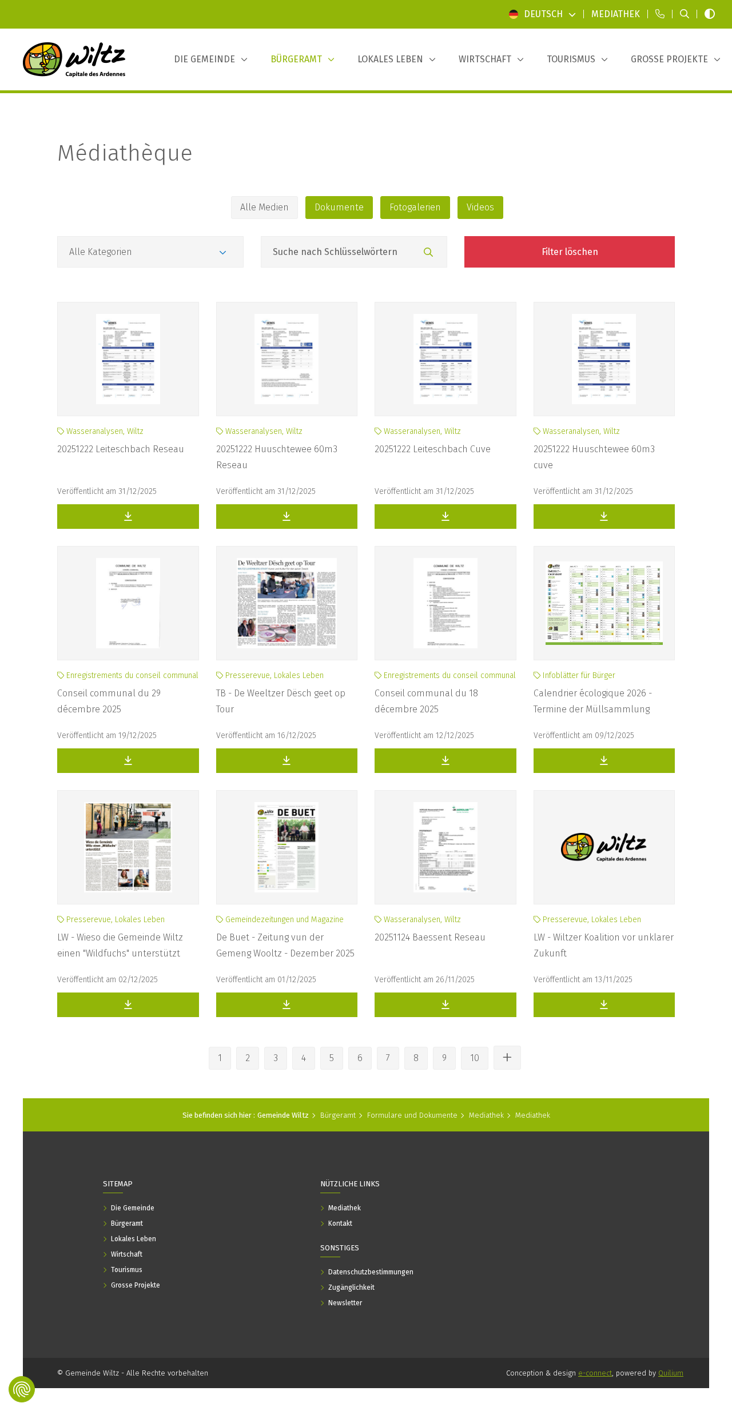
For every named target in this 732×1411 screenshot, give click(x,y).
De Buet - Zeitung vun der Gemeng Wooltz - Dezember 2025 (285, 945)
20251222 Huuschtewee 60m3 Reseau (276, 457)
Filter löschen (570, 251)
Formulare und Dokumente (412, 1115)
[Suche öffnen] (684, 14)
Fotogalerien (415, 207)
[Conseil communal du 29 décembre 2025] (128, 603)
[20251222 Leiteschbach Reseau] (128, 359)
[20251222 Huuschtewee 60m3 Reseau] (287, 359)
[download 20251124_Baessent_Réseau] (445, 1005)
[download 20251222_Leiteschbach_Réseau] (128, 516)
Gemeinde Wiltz (283, 1115)
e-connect (595, 1373)
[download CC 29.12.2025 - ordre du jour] (128, 760)
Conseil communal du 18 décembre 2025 (426, 701)
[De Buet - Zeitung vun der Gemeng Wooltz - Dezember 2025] (287, 847)
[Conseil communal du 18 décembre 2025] (445, 603)
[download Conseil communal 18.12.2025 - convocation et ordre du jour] (445, 760)
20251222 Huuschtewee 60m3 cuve (594, 457)
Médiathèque (125, 153)
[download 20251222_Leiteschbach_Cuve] (445, 516)
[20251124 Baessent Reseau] (445, 847)
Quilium (670, 1373)
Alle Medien (264, 207)
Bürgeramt (338, 1115)
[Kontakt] (660, 14)
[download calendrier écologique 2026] (604, 760)
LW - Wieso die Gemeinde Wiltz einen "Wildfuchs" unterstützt (120, 945)
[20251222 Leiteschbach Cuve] (445, 359)
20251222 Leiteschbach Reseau (120, 449)
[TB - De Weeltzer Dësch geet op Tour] (287, 603)
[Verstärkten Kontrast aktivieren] (710, 14)
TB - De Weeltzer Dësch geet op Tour (280, 701)
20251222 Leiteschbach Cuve (433, 449)
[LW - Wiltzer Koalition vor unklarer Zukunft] (604, 847)
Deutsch (543, 14)
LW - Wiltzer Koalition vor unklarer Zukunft (604, 945)
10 (474, 1058)
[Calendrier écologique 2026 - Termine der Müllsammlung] (604, 603)
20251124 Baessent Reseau (430, 937)
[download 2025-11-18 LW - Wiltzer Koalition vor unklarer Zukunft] (604, 1005)
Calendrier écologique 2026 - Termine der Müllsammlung (593, 701)
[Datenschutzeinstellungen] (22, 1389)
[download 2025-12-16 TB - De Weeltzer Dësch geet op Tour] (287, 760)
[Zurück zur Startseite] (74, 59)
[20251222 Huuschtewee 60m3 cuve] (604, 359)
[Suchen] (428, 253)
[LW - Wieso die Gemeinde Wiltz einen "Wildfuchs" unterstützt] (128, 847)
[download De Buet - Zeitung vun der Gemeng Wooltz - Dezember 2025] (287, 1005)
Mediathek (486, 1115)
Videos (480, 207)
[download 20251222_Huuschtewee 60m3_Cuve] (604, 516)
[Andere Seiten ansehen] (507, 1058)
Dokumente (339, 207)
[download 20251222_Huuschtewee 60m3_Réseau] (287, 516)
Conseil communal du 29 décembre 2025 (109, 701)
